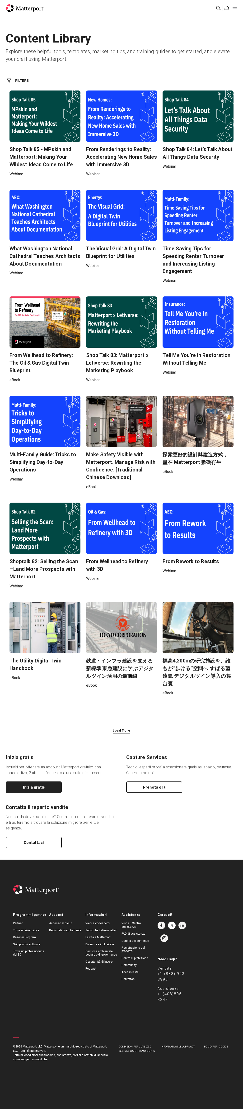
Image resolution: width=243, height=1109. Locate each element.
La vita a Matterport (98, 937)
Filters (22, 80)
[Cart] (226, 8)
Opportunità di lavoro (98, 961)
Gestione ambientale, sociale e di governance (101, 953)
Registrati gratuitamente (65, 930)
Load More (121, 730)
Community (129, 965)
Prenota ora (154, 787)
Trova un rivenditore (26, 930)
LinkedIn (182, 925)
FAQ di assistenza (133, 933)
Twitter (172, 925)
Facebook (161, 925)
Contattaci (34, 842)
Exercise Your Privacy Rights (137, 1051)
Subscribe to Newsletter (101, 930)
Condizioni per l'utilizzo (135, 1046)
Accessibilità (130, 972)
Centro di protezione (135, 958)
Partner (18, 923)
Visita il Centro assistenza (131, 925)
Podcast (90, 968)
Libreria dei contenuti (135, 940)
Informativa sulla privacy (178, 1046)
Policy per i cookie (216, 1046)
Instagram (164, 938)
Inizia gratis (34, 787)
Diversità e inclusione (99, 944)
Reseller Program (24, 937)
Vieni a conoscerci (97, 923)
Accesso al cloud (60, 923)
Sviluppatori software (26, 944)
